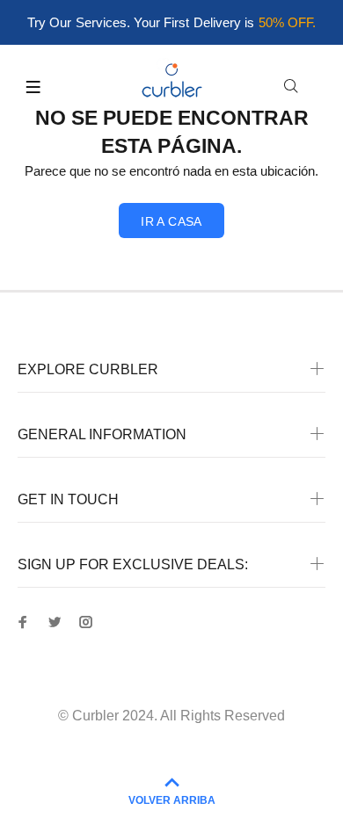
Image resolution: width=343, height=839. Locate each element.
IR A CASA (171, 221)
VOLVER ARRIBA (171, 800)
